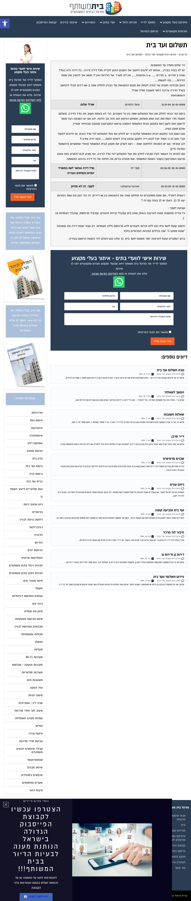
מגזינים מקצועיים (175, 830)
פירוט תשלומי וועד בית (168, 577)
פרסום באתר (177, 851)
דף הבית (183, 54)
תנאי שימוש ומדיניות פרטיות (173, 817)
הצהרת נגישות (176, 862)
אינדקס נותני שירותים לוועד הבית (173, 838)
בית (183, 825)
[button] (5, 23)
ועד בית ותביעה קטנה (169, 510)
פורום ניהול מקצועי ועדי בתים (160, 54)
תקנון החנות (178, 857)
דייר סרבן (177, 436)
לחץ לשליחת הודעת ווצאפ (108, 274)
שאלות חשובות (174, 414)
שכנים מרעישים (173, 459)
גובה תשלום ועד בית (170, 370)
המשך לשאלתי (174, 392)
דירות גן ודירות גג (173, 555)
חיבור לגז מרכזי (173, 532)
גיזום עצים (177, 484)
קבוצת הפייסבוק (175, 845)
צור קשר (180, 868)
